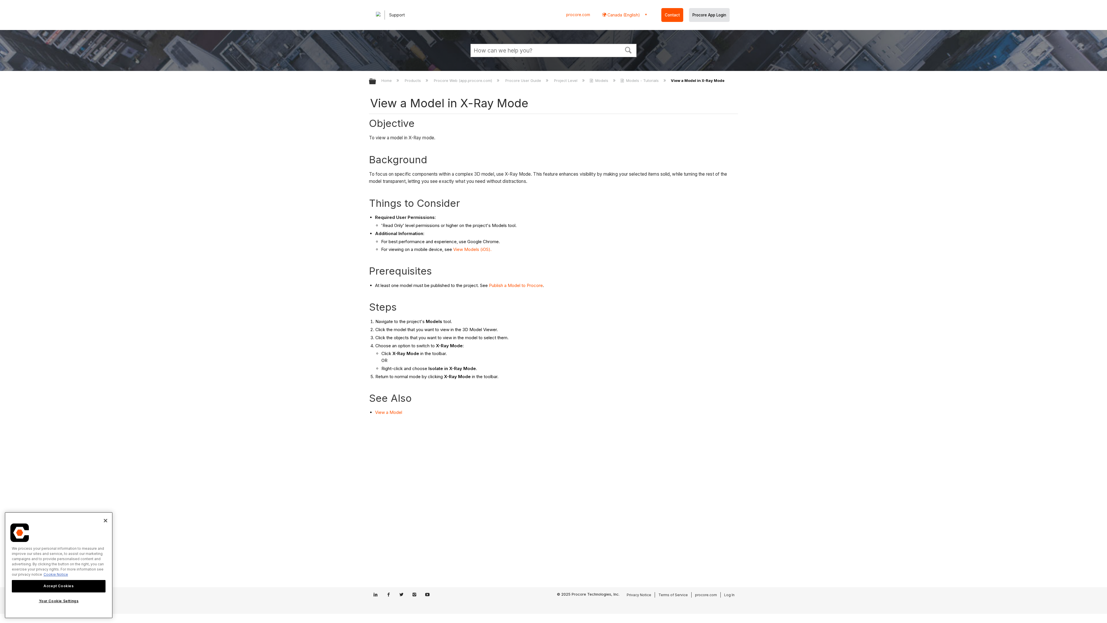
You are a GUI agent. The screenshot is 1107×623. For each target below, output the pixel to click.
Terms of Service (673, 595)
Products (413, 80)
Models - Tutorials (642, 80)
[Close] (105, 520)
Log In (729, 595)
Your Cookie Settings (59, 601)
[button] (628, 50)
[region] (59, 565)
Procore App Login (709, 15)
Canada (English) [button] (623, 14)
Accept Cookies (59, 586)
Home (387, 80)
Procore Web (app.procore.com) (463, 80)
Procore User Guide (523, 80)
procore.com (578, 14)
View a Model (388, 412)
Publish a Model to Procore (516, 285)
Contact (672, 15)
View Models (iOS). (472, 249)
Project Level (566, 80)
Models (601, 80)
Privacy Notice (639, 595)
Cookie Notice (56, 574)
